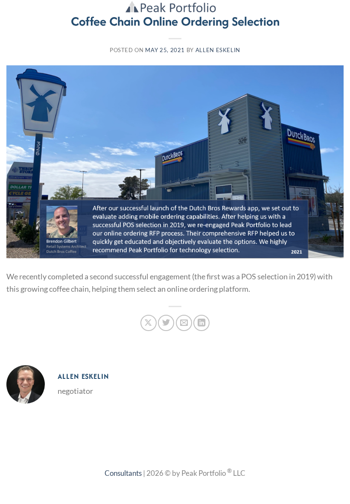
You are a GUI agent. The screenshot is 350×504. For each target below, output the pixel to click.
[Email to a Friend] (184, 323)
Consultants (123, 473)
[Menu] (338, 11)
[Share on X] (148, 323)
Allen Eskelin (217, 50)
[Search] (322, 11)
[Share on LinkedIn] (201, 323)
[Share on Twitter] (166, 323)
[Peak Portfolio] (175, 6)
